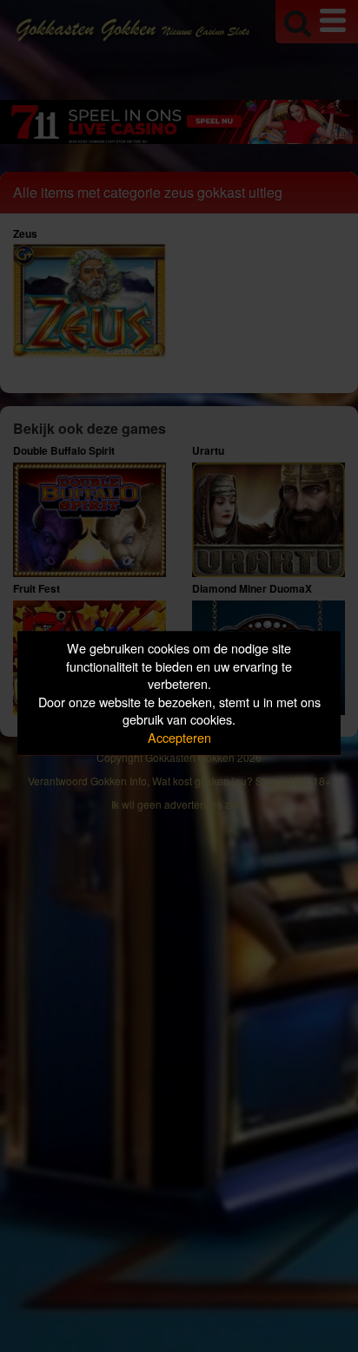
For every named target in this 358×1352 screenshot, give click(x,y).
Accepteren (179, 737)
